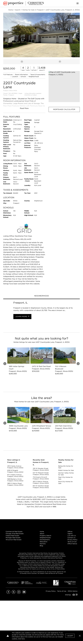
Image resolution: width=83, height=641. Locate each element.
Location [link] (15, 76)
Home (42, 531)
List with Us (72, 535)
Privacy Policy (72, 539)
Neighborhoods (45, 537)
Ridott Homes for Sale (66, 470)
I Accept (70, 636)
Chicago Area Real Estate (14, 533)
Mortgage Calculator (64, 109)
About (42, 533)
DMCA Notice (72, 543)
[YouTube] (24, 593)
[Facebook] (8, 593)
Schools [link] (24, 76)
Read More (24, 108)
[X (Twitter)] (13, 593)
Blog (41, 545)
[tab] (41, 296)
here (23, 639)
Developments (45, 539)
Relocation (43, 541)
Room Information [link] (21, 74)
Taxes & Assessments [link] (37, 74)
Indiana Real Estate (12, 535)
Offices (70, 531)
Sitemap (68, 595)
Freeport (11, 95)
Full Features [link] (8, 74)
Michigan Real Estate (13, 537)
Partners (43, 543)
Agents (70, 533)
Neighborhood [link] (34, 76)
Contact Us (71, 537)
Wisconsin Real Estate (13, 539)
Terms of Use (72, 541)
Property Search (45, 535)
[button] (64, 86)
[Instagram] (19, 593)
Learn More (21, 316)
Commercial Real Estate (14, 531)
